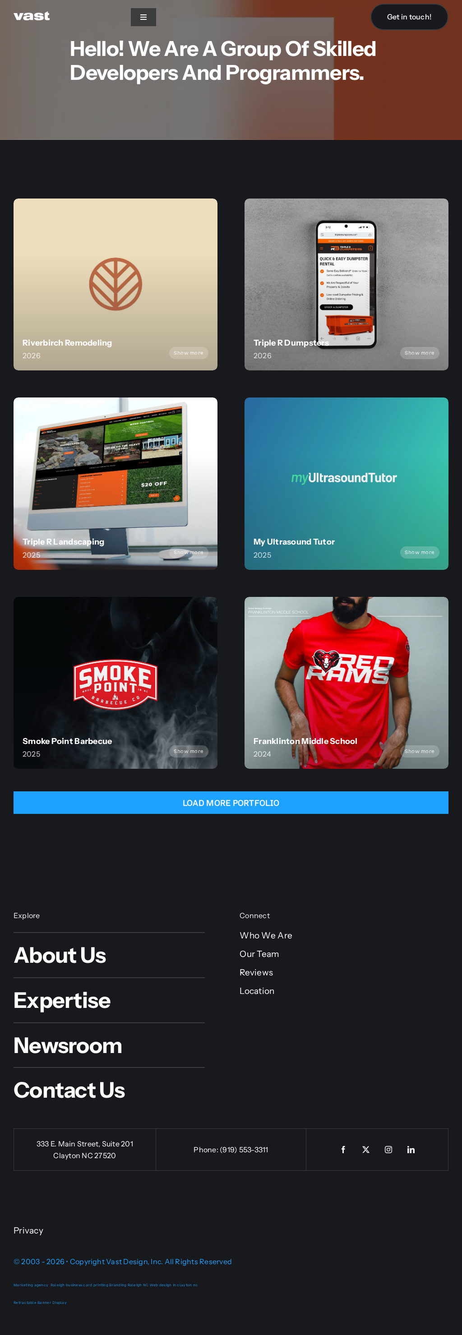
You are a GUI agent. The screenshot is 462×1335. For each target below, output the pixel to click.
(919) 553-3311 (244, 1149)
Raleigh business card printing (79, 1285)
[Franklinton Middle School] (346, 683)
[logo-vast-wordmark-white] (32, 15)
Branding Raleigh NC (128, 1285)
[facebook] (343, 1149)
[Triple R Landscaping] (115, 483)
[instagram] (388, 1149)
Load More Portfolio (231, 803)
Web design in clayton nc (174, 1285)
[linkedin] (411, 1149)
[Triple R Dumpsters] (346, 285)
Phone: (207, 1149)
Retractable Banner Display (40, 1302)
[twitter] (366, 1149)
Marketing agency (31, 1285)
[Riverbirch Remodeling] (115, 285)
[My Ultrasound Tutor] (346, 483)
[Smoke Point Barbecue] (115, 683)
